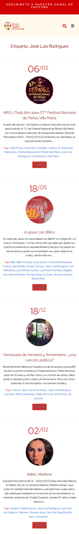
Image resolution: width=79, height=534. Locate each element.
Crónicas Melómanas (60, 262)
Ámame (14, 508)
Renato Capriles (63, 274)
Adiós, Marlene (39, 474)
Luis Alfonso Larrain (27, 270)
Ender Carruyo (35, 266)
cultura (52, 148)
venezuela (42, 516)
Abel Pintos (16, 148)
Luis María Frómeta (51, 270)
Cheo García (40, 262)
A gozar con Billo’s (39, 232)
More (39, 164)
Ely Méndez (19, 266)
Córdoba (42, 148)
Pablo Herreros (44, 394)
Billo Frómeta (24, 262)
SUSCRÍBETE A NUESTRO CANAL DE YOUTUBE (39, 6)
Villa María (53, 156)
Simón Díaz (60, 394)
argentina (30, 148)
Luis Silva (9, 394)
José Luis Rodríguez (56, 266)
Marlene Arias (37, 512)
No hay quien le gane (40, 274)
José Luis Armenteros (33, 390)
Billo (12, 262)
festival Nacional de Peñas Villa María (39, 152)
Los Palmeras (38, 156)
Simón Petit (38, 278)
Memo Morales (17, 274)
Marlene (23, 512)
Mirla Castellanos (25, 394)
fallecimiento (28, 508)
